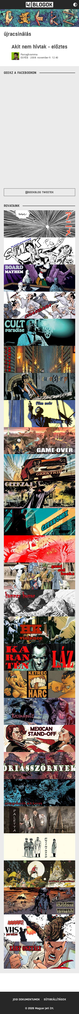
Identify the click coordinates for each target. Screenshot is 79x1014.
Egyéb (24, 57)
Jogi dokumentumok (26, 999)
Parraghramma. (29, 54)
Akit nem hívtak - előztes (39, 47)
